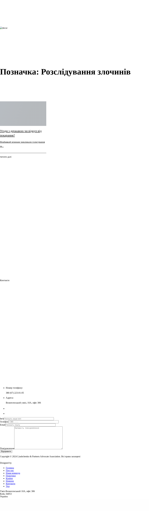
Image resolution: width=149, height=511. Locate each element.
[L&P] (63, 25)
